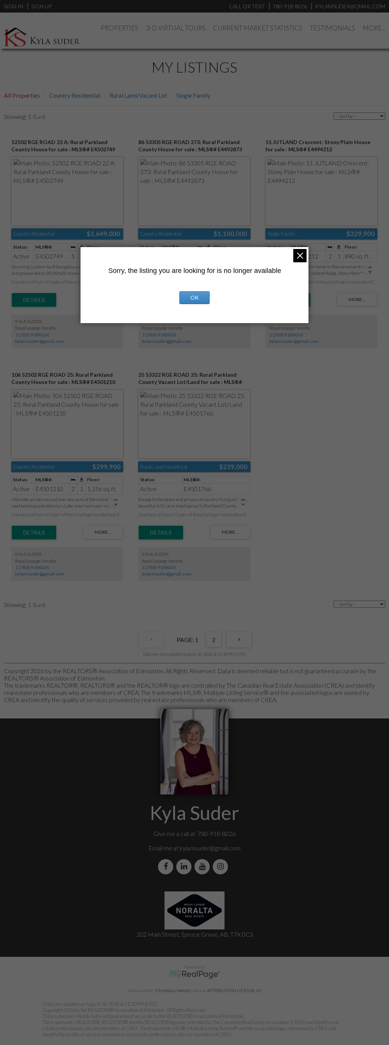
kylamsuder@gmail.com (40, 341)
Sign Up (41, 6)
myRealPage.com (194, 974)
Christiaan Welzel (172, 990)
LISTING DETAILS (34, 300)
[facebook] (167, 866)
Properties (119, 28)
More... (374, 28)
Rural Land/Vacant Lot (138, 95)
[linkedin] (185, 866)
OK (194, 297)
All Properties (22, 95)
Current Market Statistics (257, 28)
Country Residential (74, 95)
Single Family (193, 95)
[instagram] (222, 866)
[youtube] (203, 866)
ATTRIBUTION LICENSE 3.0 (234, 990)
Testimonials (332, 28)
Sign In (13, 6)
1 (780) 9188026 (32, 335)
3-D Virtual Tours (176, 28)
